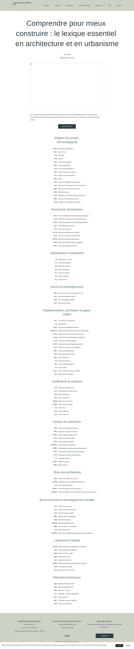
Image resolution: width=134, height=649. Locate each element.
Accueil (46, 5)
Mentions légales (74, 641)
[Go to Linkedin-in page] (68, 636)
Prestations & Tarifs (84, 5)
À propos (57, 5)
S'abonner (104, 635)
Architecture (69, 5)
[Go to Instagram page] (66, 636)
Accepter (119, 645)
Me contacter (67, 126)
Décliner (128, 645)
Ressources (99, 5)
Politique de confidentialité (62, 641)
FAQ (109, 5)
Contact (119, 5)
